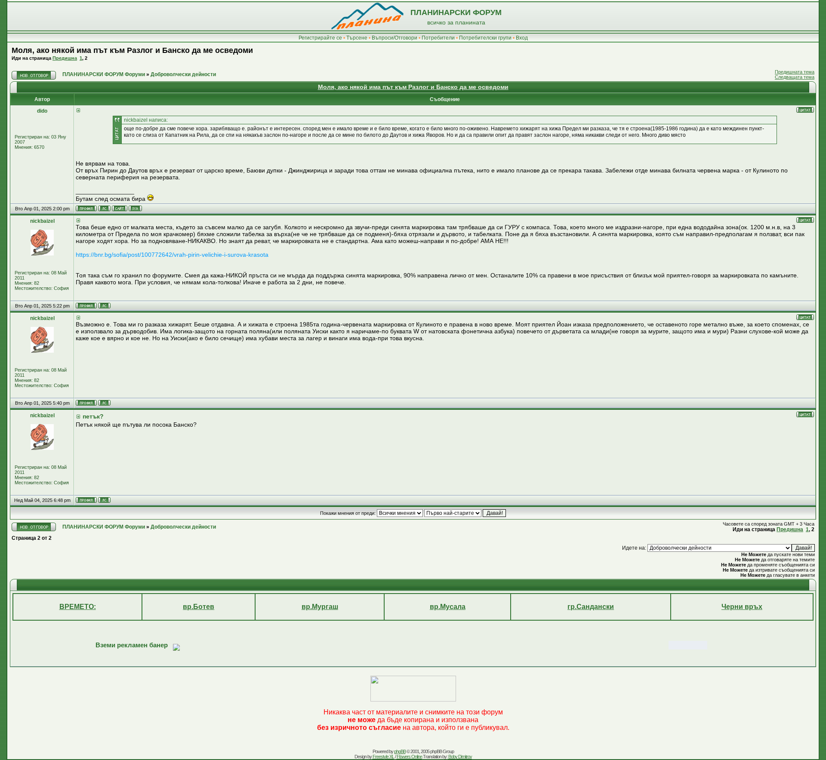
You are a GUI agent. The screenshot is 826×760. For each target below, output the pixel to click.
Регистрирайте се (320, 38)
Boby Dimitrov (460, 756)
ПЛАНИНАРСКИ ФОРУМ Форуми (103, 74)
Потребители (438, 38)
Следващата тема (794, 77)
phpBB (400, 751)
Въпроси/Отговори (394, 38)
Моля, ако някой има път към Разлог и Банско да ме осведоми (132, 50)
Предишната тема (794, 71)
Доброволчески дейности (183, 74)
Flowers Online (409, 756)
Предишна (64, 58)
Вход (522, 38)
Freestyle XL (383, 756)
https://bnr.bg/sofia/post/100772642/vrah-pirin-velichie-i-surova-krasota (172, 254)
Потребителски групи (485, 38)
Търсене (356, 38)
